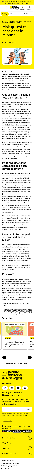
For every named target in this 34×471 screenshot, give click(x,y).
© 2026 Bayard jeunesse (9, 465)
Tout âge (5, 14)
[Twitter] (25, 388)
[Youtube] (18, 388)
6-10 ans (19, 14)
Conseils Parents (11, 21)
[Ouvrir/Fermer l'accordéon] (30, 438)
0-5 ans (12, 14)
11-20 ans (27, 14)
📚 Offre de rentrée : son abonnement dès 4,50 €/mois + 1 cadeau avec (17, 2)
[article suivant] (30, 357)
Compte (29, 9)
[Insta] (5, 388)
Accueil (4, 21)
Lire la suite (7, 421)
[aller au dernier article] (4, 357)
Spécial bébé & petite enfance (23, 21)
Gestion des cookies (7, 460)
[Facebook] (12, 388)
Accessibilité (5, 468)
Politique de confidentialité (10, 463)
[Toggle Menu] (4, 8)
